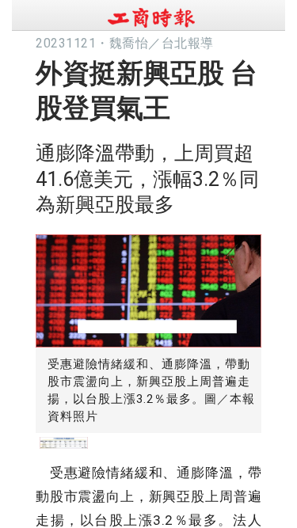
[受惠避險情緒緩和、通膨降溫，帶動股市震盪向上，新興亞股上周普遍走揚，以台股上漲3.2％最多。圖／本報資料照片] (148, 287)
